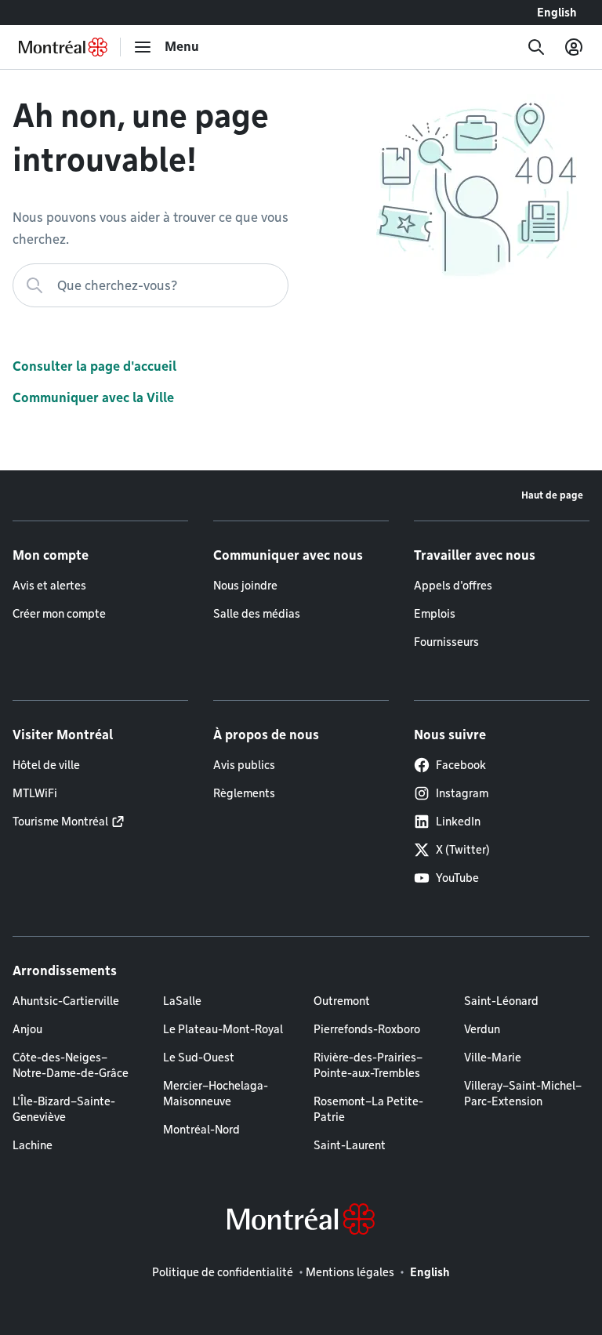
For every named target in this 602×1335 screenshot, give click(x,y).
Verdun (482, 1029)
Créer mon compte (59, 614)
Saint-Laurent (350, 1145)
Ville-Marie (492, 1057)
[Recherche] (536, 47)
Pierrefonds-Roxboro (367, 1029)
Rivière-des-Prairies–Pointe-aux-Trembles (368, 1065)
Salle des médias (256, 614)
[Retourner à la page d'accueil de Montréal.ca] (63, 47)
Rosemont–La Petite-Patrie (368, 1109)
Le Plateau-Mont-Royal (223, 1029)
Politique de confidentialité (222, 1272)
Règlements (244, 793)
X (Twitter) (463, 849)
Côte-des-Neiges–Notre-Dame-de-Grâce (71, 1065)
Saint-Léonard (501, 1001)
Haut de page (552, 495)
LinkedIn (458, 821)
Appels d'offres (453, 585)
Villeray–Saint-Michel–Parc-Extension (523, 1093)
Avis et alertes (49, 585)
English (557, 12)
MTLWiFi (35, 793)
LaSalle (182, 1001)
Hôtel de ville (46, 765)
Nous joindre (245, 585)
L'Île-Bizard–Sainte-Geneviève (64, 1109)
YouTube (457, 878)
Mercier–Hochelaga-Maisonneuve (215, 1093)
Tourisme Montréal (60, 821)
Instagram (462, 793)
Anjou (27, 1029)
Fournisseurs (446, 642)
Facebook (461, 765)
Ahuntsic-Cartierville (66, 1001)
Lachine (33, 1145)
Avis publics (244, 765)
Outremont (342, 1001)
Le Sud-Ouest (198, 1057)
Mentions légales (350, 1272)
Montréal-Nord (201, 1129)
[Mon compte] (573, 47)
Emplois (434, 614)
